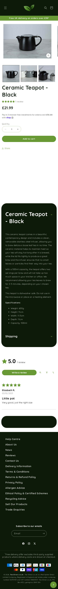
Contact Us (12, 460)
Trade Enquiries (15, 509)
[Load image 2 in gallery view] (29, 73)
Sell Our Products (16, 504)
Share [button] (7, 148)
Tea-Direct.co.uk (16, 575)
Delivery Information (18, 466)
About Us (11, 444)
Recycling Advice (15, 498)
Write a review (19, 372)
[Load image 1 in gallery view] (11, 73)
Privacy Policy (14, 482)
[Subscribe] (44, 533)
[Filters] (47, 372)
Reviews (10, 455)
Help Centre (12, 439)
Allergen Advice (15, 487)
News (8, 449)
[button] (5, 8)
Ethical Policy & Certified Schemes (26, 493)
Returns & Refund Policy (20, 477)
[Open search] (40, 372)
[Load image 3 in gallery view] (46, 73)
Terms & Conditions (17, 471)
